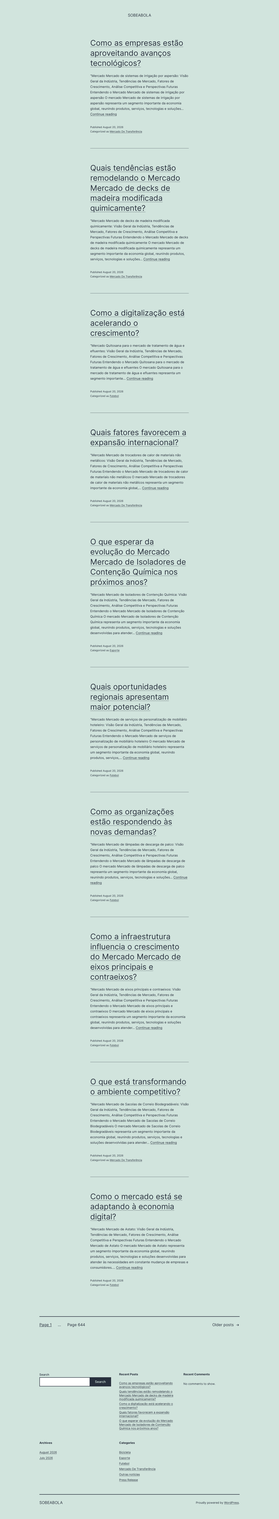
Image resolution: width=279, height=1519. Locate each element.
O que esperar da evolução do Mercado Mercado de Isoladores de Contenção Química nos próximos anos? (138, 562)
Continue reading (103, 114)
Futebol (114, 396)
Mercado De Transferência (126, 131)
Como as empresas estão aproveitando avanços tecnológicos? (136, 53)
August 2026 (48, 1452)
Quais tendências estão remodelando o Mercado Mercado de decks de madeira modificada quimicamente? (135, 188)
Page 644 (76, 1324)
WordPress (231, 1502)
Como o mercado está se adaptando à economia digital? (136, 1206)
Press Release (128, 1480)
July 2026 (46, 1458)
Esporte (114, 650)
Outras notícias (129, 1474)
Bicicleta (125, 1452)
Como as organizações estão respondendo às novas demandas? (132, 822)
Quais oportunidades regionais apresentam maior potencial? (129, 697)
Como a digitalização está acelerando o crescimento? (137, 323)
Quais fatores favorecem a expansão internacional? (144, 1414)
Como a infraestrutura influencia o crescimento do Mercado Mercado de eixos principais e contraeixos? (135, 956)
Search (44, 1374)
